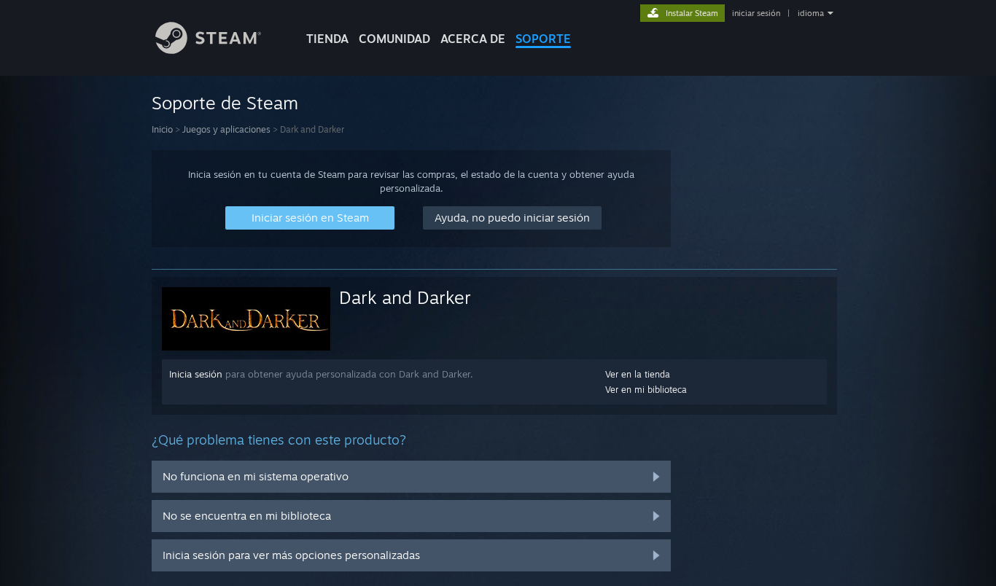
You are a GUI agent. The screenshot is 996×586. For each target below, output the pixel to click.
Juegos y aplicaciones (226, 129)
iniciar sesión (756, 13)
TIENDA (327, 38)
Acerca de (472, 38)
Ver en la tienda (637, 374)
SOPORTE (543, 38)
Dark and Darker (405, 297)
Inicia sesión (195, 374)
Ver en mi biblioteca (646, 389)
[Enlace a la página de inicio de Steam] (208, 50)
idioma (811, 13)
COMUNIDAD (394, 38)
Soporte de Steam (225, 103)
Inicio (162, 129)
